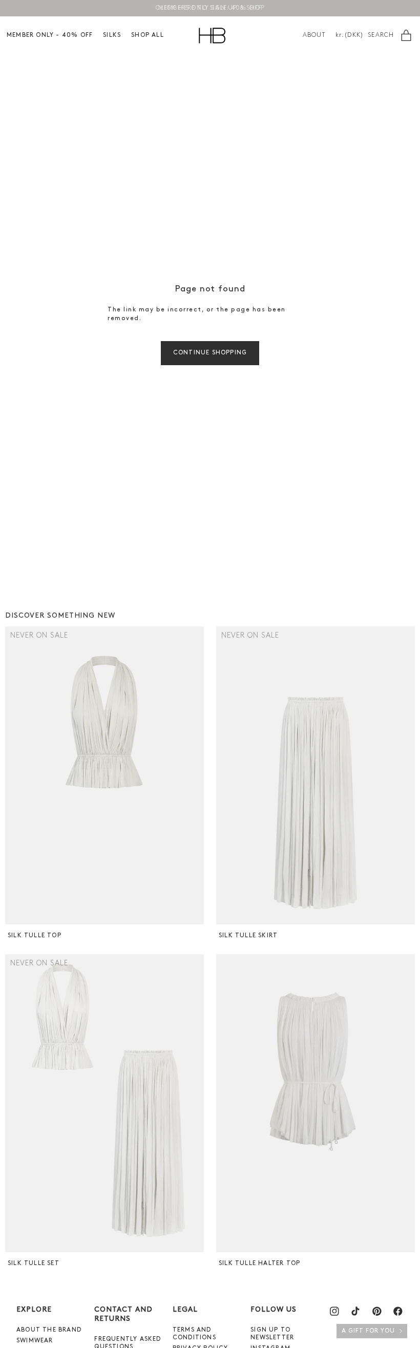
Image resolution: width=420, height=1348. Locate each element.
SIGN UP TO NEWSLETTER (272, 1334)
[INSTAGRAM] (334, 1311)
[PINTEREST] (377, 1311)
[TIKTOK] (355, 1311)
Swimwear (34, 1341)
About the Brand (48, 1330)
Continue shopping (210, 353)
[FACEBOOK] (398, 1311)
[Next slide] (195, 775)
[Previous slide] (14, 775)
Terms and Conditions (194, 1334)
